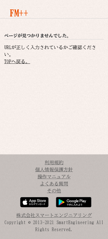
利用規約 (54, 162)
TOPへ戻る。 (17, 61)
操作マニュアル (54, 176)
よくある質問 (54, 183)
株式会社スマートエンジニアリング (54, 215)
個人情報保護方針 (54, 169)
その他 (54, 190)
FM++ (18, 13)
